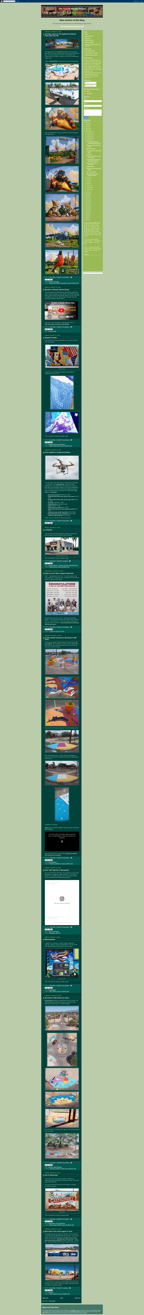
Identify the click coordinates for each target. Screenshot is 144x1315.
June (88, 179)
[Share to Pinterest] (52, 279)
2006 (87, 220)
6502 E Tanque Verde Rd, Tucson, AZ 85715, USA (62, 1225)
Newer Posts (45, 1298)
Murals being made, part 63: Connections (58, 513)
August (89, 140)
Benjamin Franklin (51, 337)
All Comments (89, 85)
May (88, 181)
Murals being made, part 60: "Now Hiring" (58, 512)
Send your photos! (89, 42)
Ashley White (51, 1223)
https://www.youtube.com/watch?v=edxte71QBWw (57, 324)
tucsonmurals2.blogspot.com (72, 26)
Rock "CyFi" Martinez (54, 931)
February (89, 187)
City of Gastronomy (51, 1175)
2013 (87, 206)
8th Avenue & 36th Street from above (57, 998)
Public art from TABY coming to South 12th (59, 573)
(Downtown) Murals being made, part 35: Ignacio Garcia (61, 499)
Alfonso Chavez (52, 331)
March (88, 185)
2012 (87, 208)
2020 (87, 192)
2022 (87, 128)
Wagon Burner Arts (73, 565)
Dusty (88, 91)
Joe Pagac (56, 281)
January (89, 189)
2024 (87, 124)
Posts (87, 82)
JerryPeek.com (89, 229)
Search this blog (89, 40)
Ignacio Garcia (61, 444)
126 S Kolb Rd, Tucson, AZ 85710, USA (59, 991)
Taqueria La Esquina (63, 565)
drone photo (54, 492)
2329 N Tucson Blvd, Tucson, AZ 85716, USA (61, 445)
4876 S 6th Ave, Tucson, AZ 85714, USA (59, 567)
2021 (87, 130)
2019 (87, 194)
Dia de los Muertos (53, 565)
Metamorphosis (50, 939)
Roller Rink (50, 502)
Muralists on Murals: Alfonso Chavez (57, 289)
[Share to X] (49, 279)
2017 (87, 198)
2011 (87, 210)
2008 (87, 216)
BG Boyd (51, 281)
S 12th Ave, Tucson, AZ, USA (57, 631)
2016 (87, 200)
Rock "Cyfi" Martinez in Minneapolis (57, 870)
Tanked (50, 505)
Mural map (87, 38)
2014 (87, 204)
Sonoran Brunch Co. (53, 504)
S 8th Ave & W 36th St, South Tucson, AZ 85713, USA (63, 1168)
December (89, 132)
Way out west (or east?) (54, 494)
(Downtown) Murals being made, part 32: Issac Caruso (61, 496)
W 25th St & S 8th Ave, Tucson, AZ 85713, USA (61, 863)
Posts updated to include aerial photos (57, 452)
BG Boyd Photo (54, 61)
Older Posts (77, 1298)
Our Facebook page (90, 50)
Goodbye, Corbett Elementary (55, 515)
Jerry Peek (89, 93)
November (89, 134)
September (89, 138)
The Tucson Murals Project (72, 8)
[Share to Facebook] (50, 279)
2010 (87, 212)
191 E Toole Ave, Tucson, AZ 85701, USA (60, 1294)
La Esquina (48, 530)
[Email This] (45, 279)
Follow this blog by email (91, 55)
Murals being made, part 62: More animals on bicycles (61, 509)
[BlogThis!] (47, 279)
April (88, 183)
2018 (87, 196)
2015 (87, 202)
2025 (87, 122)
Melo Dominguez (53, 862)
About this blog (88, 36)
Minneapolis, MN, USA (55, 933)
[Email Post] (71, 277)
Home (61, 1298)
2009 (87, 214)
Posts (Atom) (52, 1301)
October (89, 136)
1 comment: (65, 561)
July (88, 177)
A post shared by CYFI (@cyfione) (62, 922)
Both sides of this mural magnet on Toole (58, 1231)
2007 (87, 218)
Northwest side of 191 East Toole (65, 1238)
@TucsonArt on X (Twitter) (91, 53)
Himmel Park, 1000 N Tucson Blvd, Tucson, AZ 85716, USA (64, 283)
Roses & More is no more (54, 507)
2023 (87, 126)
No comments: (66, 277)
